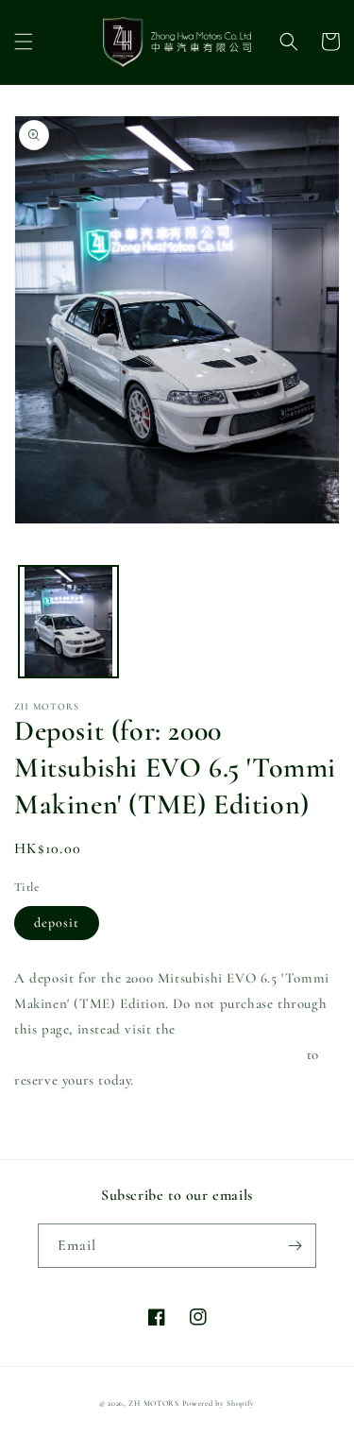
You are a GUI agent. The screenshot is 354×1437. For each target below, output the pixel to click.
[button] (23, 41)
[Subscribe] (294, 1245)
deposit (56, 923)
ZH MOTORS (153, 1403)
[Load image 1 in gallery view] (68, 622)
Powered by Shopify (219, 1403)
